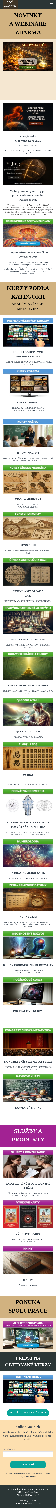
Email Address (10, 1449)
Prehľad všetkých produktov (28, 1492)
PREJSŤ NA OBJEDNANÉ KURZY (28, 1412)
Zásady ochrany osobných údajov (28, 1504)
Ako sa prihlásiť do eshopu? (28, 1495)
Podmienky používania (28, 1501)
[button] (51, 4)
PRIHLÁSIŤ (28, 1464)
